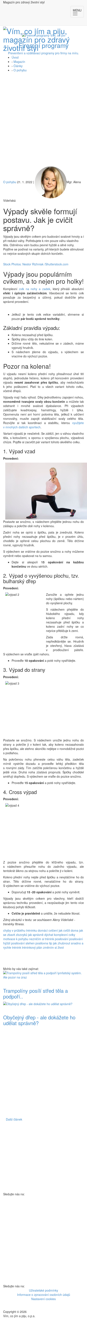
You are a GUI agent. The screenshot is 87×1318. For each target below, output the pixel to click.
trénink (16, 947)
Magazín (19, 61)
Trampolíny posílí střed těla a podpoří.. (35, 993)
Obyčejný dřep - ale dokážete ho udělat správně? (39, 1019)
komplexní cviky (64, 934)
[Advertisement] (43, 120)
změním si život (53, 947)
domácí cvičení (48, 930)
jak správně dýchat (40, 934)
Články (18, 66)
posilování (61, 939)
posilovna (41, 943)
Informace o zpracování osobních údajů (43, 1294)
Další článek (14, 1119)
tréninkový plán (32, 947)
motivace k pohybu (15, 939)
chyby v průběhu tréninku (20, 930)
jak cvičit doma (68, 930)
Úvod (15, 57)
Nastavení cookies (43, 1299)
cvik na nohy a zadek (34, 289)
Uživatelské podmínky (43, 1290)
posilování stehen (23, 943)
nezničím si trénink (41, 939)
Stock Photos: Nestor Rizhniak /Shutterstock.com (35, 264)
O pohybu (20, 70)
